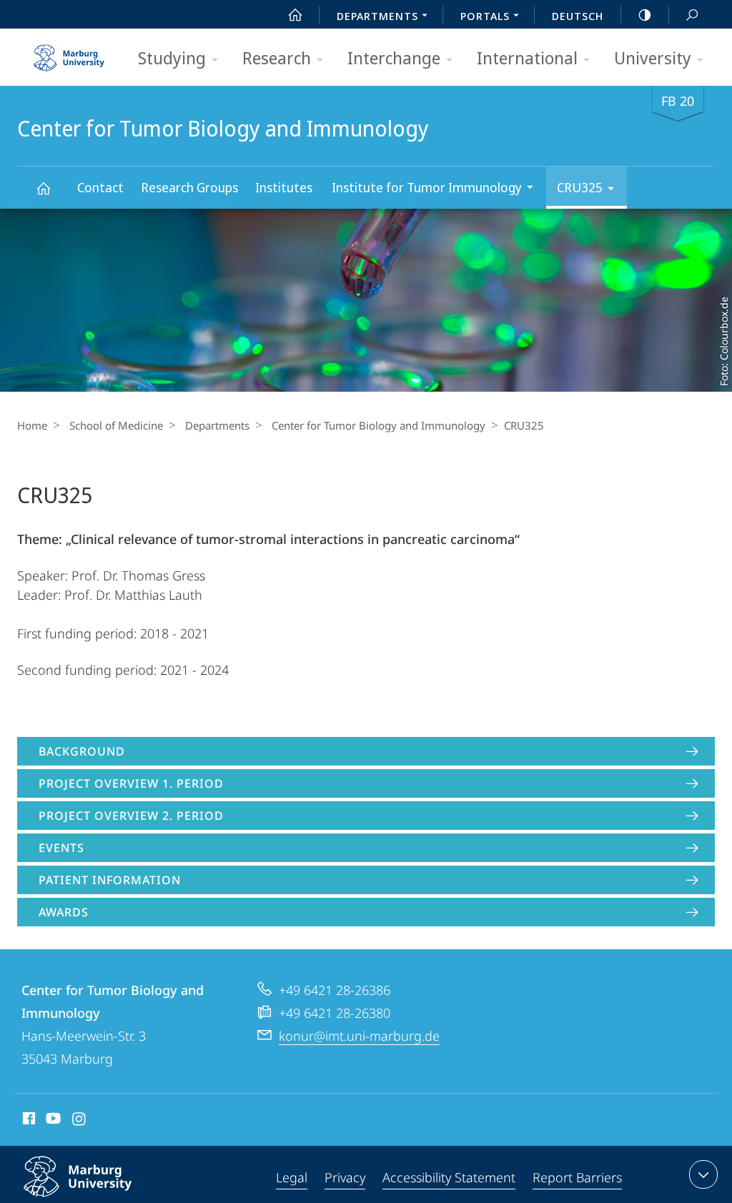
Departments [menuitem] (377, 16)
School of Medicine (116, 425)
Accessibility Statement (448, 1177)
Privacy (345, 1177)
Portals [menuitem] (485, 16)
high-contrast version (644, 14)
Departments (217, 425)
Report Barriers (577, 1177)
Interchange (393, 57)
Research (276, 57)
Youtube (52, 1120)
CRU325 (580, 187)
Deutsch (577, 16)
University (652, 57)
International (527, 57)
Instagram (80, 1120)
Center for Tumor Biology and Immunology (43, 188)
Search (692, 14)
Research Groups (189, 187)
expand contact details (703, 1174)
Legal (291, 1177)
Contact (100, 187)
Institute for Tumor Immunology (427, 187)
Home (32, 425)
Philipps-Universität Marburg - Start (70, 53)
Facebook (27, 1120)
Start (295, 14)
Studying (172, 57)
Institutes (283, 187)
